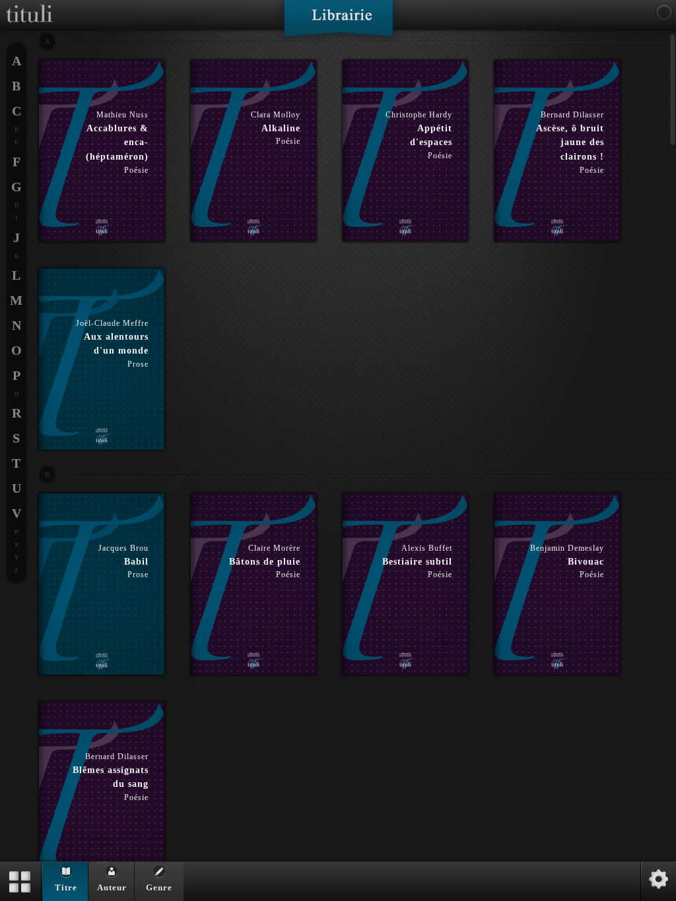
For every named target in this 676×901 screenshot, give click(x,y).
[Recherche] (664, 12)
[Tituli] (30, 5)
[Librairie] (338, 22)
